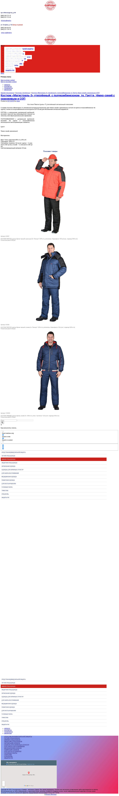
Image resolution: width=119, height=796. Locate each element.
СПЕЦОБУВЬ (5, 494)
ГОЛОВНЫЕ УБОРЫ (7, 487)
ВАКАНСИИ (8, 90)
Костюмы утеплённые (22, 93)
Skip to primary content (8, 80)
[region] (59, 587)
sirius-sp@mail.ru (6, 33)
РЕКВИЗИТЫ (8, 88)
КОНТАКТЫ (8, 86)
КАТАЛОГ (7, 85)
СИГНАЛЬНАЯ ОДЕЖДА (8, 466)
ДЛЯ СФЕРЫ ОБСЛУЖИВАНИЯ (10, 473)
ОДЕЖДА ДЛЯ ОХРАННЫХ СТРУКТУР (12, 469)
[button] (50, 46)
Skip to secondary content (9, 82)
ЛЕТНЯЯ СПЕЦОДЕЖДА (8, 456)
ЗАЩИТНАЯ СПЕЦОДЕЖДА (9, 462)
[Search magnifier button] (2, 422)
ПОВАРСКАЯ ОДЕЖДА (8, 480)
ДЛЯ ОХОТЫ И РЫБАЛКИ (9, 483)
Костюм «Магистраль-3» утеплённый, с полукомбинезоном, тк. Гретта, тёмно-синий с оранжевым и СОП (65, 93)
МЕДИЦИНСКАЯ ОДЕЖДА (9, 476)
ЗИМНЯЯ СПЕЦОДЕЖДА (8, 459)
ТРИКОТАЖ (5, 490)
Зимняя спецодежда (7, 93)
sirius (18, 101)
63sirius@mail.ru (6, 20)
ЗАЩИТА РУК (9, 70)
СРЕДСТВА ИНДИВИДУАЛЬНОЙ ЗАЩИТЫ (14, 452)
